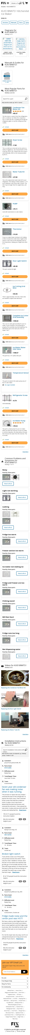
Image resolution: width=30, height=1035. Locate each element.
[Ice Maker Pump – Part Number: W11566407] (7, 423)
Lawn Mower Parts (9, 1014)
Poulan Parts (22, 1000)
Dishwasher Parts (10, 1006)
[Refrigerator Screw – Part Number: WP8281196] (7, 397)
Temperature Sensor (21, 373)
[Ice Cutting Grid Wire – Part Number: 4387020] (7, 290)
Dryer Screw (17, 140)
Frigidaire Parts (11, 994)
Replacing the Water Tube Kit (10, 730)
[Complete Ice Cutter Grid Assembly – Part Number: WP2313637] (7, 318)
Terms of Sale (21, 1031)
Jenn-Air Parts (19, 996)
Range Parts (22, 1010)
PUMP (15, 204)
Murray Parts (14, 1000)
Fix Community (6, 987)
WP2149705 (7, 835)
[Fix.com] (3, 3)
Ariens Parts (19, 990)
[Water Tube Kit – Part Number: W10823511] (7, 174)
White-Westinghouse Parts (14, 1004)
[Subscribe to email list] (24, 972)
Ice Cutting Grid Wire (19, 287)
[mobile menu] (8, 3)
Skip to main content (15, 15)
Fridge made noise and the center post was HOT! (14, 917)
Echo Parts (21, 992)
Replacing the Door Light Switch (11, 709)
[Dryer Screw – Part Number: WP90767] (7, 142)
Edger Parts (20, 1017)
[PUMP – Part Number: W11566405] (7, 206)
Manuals (13, 22)
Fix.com (4, 978)
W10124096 (7, 768)
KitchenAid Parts (7, 998)
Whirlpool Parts (18, 1002)
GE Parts (19, 994)
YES (20, 819)
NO (24, 819)
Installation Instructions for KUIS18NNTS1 (15, 742)
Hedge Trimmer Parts (11, 1017)
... (22, 810)
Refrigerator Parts (10, 1008)
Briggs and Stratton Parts (11, 992)
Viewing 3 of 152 (9, 745)
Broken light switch (11, 853)
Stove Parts (7, 1010)
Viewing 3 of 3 (9, 667)
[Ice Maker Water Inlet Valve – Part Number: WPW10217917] (7, 350)
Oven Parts (14, 1010)
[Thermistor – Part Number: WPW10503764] (7, 231)
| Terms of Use (9, 1031)
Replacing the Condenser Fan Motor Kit (13, 688)
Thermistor (17, 229)
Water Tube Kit (19, 172)
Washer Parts (19, 1006)
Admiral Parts (10, 990)
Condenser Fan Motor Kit (18, 108)
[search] (20, 3)
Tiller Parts (15, 1019)
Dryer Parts (20, 1008)
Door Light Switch (20, 261)
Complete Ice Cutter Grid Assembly (20, 316)
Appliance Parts (19, 1012)
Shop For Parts (6, 984)
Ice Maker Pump (19, 421)
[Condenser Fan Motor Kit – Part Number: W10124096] (7, 110)
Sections (5, 22)
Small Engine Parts (19, 1014)
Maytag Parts (22, 998)
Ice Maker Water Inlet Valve (19, 348)
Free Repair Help (7, 981)
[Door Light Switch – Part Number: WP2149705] (7, 263)
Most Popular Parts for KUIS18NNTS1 (15, 90)
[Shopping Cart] (26, 3)
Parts (21, 22)
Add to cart (15, 130)
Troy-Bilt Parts (9, 1002)
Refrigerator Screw (20, 395)
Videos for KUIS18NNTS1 (15, 665)
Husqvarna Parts (10, 996)
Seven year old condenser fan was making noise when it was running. (14, 789)
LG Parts (15, 998)
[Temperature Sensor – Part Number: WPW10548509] (7, 375)
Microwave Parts (10, 1012)
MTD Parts (6, 1000)
